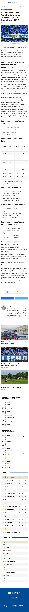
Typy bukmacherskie (6, 9)
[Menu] (2, 2)
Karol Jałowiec (11, 304)
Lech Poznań (4, 286)
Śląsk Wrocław (12, 286)
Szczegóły (17, 606)
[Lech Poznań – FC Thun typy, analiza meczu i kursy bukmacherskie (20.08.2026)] (14, 354)
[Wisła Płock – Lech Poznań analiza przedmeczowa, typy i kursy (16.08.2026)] (14, 377)
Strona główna (4, 6)
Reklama (11, 602)
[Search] (27, 2)
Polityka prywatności (20, 602)
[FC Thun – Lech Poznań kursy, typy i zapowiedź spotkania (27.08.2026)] (14, 332)
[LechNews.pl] (14, 2)
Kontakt (5, 602)
